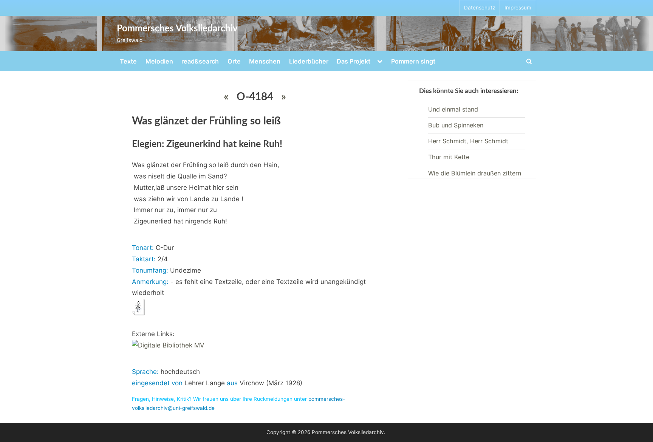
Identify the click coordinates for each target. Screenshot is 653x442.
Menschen (264, 61)
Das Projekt (353, 61)
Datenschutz (479, 8)
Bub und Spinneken (455, 125)
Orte (234, 61)
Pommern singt (413, 61)
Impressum (517, 8)
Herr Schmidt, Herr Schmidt (468, 141)
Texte (128, 61)
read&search (200, 61)
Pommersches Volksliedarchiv (177, 28)
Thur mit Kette (448, 157)
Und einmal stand (453, 109)
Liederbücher (308, 61)
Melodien (159, 61)
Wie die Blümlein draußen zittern (474, 173)
